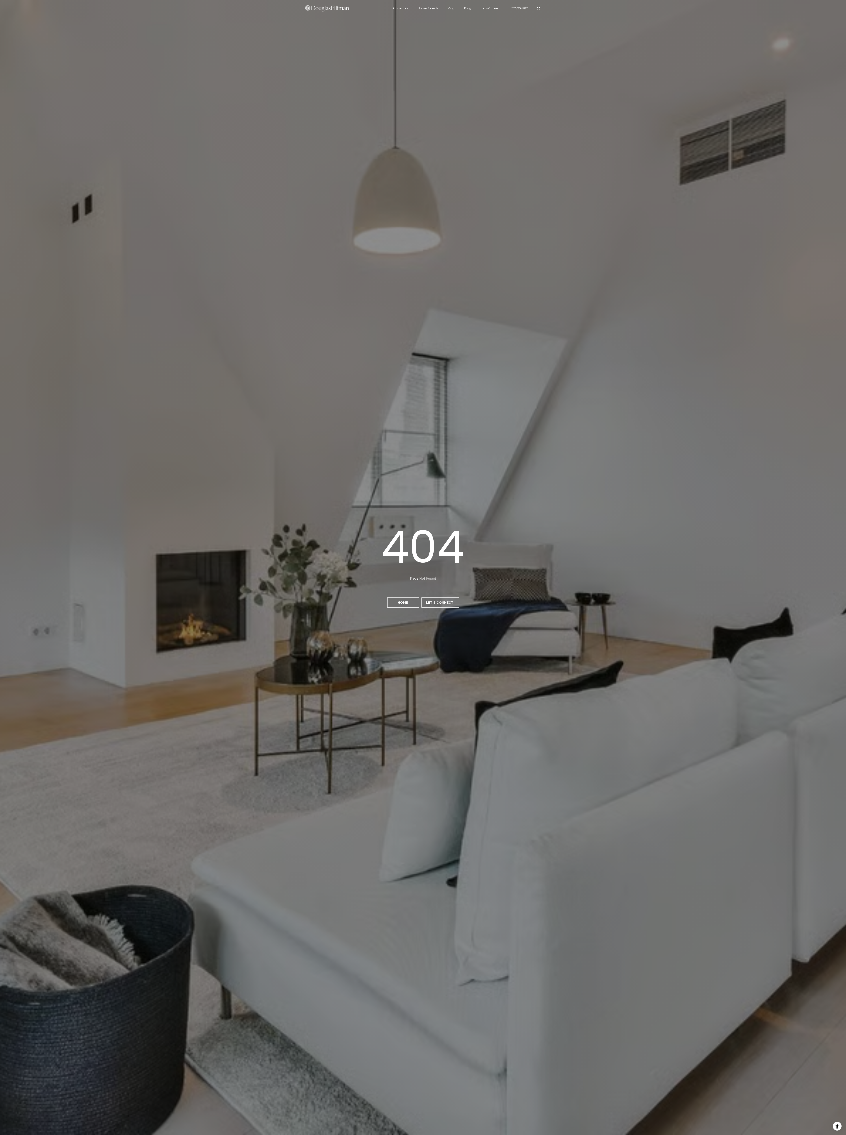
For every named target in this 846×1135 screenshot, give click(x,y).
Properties (400, 8)
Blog (467, 8)
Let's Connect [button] (440, 602)
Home (403, 602)
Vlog (451, 8)
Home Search (428, 8)
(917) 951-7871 (520, 8)
